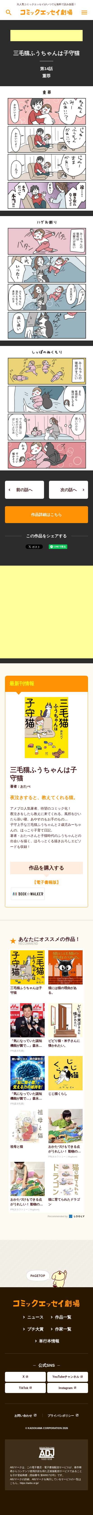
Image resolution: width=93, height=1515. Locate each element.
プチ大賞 (35, 1329)
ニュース (35, 1317)
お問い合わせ (23, 1415)
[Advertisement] (46, 35)
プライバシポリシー (61, 1415)
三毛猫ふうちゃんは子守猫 (43, 774)
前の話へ (24, 490)
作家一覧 (63, 1329)
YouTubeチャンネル (65, 1376)
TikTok (23, 1388)
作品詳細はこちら (46, 515)
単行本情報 (49, 1341)
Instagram (66, 1388)
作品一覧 (63, 1317)
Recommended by (58, 1216)
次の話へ (68, 490)
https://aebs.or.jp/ (29, 1483)
